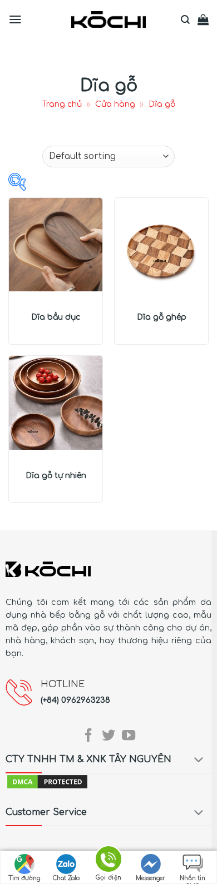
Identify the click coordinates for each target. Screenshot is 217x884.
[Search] (185, 20)
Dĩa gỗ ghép (161, 317)
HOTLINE (63, 684)
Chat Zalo (66, 878)
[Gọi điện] (108, 861)
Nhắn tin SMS (192, 879)
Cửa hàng (115, 104)
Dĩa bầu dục (55, 317)
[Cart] (203, 19)
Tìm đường (24, 878)
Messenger (150, 878)
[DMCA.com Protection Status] (47, 781)
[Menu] (15, 19)
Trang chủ (62, 104)
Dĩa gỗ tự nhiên (56, 475)
